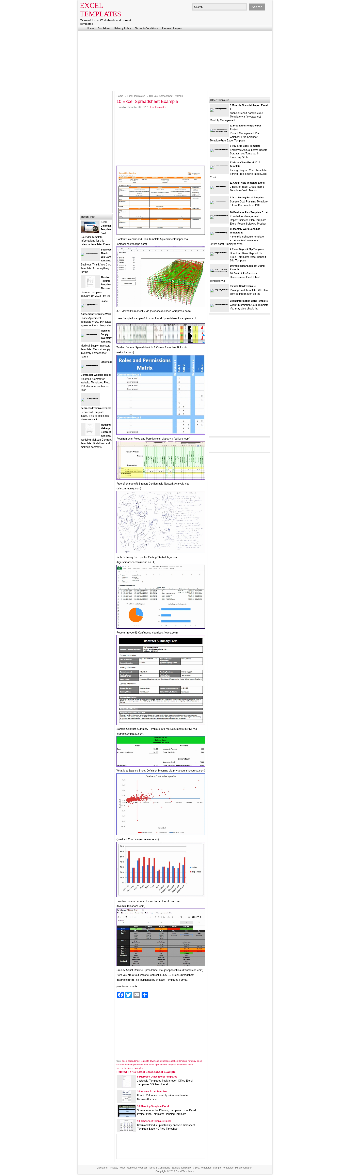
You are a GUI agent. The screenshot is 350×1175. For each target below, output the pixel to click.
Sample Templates (223, 1167)
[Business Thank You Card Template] (90, 252)
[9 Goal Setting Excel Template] (219, 200)
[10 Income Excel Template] (126, 1101)
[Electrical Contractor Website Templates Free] (90, 364)
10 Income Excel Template (152, 1091)
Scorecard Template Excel (96, 408)
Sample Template (181, 1167)
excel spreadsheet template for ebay (178, 1061)
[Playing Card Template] (219, 289)
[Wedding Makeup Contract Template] (90, 434)
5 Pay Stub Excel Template (245, 145)
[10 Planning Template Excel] (127, 1116)
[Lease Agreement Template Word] (90, 304)
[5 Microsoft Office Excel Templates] (126, 1086)
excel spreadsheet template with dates (168, 1064)
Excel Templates (136, 96)
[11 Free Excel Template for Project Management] (219, 131)
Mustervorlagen (243, 1167)
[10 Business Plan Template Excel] (219, 215)
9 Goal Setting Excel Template (247, 197)
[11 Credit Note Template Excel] (219, 185)
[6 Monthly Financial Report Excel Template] (219, 108)
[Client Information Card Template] (219, 303)
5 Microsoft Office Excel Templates (157, 1076)
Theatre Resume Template (106, 281)
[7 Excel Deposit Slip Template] (219, 252)
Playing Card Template (243, 286)
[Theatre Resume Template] (90, 287)
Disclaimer (104, 28)
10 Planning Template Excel (153, 1106)
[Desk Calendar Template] (90, 231)
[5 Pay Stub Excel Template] (219, 148)
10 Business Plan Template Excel (249, 212)
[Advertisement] (175, 60)
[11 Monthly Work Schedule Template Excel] (219, 231)
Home (90, 28)
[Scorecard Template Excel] (90, 398)
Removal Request (172, 28)
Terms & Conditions (146, 28)
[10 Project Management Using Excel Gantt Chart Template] (219, 272)
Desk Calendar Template (106, 226)
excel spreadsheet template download (140, 1061)
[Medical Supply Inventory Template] (90, 333)
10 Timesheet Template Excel (154, 1121)
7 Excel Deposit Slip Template (247, 249)
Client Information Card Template (249, 301)
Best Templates (203, 1167)
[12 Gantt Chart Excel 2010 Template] (219, 165)
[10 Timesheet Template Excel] (126, 1130)
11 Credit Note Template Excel (247, 182)
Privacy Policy (122, 28)
